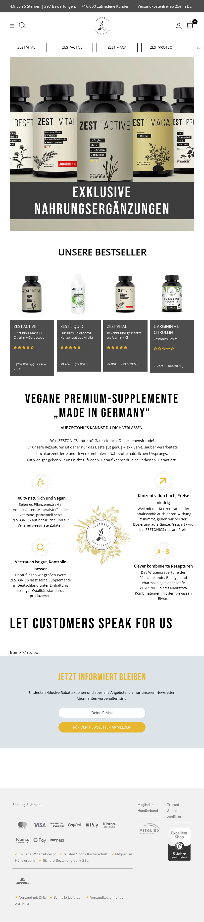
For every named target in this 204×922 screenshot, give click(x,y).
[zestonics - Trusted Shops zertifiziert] (179, 844)
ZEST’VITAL (117, 326)
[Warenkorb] (190, 26)
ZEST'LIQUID (71, 326)
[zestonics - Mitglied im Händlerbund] (150, 831)
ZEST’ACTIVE (25, 326)
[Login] (178, 26)
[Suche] (22, 26)
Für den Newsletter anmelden (102, 727)
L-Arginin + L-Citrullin (167, 329)
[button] (24, 347)
